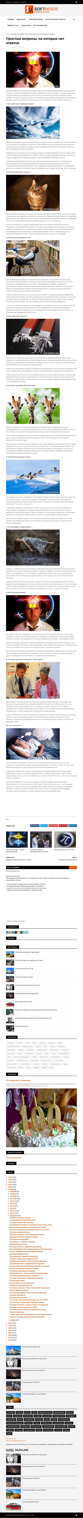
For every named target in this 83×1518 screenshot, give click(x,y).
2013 (10, 1333)
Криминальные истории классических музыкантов (33, 1018)
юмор (44, 1067)
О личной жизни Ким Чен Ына (22, 1222)
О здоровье (26, 25)
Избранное (20, 19)
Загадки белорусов (17, 1295)
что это (58, 1430)
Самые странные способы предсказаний (26, 1251)
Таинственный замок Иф (24, 969)
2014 (10, 1330)
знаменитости (42, 1050)
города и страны (13, 1046)
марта (12, 1213)
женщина (61, 1046)
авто (34, 1043)
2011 (10, 1338)
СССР (27, 1043)
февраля (13, 1215)
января (13, 1320)
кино (20, 1053)
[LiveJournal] (21, 932)
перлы (65, 1057)
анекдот (42, 1043)
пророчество (46, 1060)
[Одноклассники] (10, 932)
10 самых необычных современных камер (26, 1278)
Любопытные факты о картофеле (27, 952)
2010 (10, 1340)
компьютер (29, 1053)
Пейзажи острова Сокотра (20, 1218)
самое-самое (25, 1064)
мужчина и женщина (21, 1057)
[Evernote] (24, 932)
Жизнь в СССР (12, 25)
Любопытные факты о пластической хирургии (28, 1261)
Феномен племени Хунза (20, 1232)
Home (8, 34)
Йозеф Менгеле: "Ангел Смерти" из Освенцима (29, 1273)
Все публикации (40, 25)
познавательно (22, 1060)
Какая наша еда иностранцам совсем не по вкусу (29, 1266)
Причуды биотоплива (18, 1297)
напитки (28, 1423)
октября (13, 1196)
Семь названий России (23, 1002)
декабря (13, 1191)
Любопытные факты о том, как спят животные (28, 1293)
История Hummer (21, 1026)
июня (12, 1206)
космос (39, 1053)
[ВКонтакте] (7, 932)
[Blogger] (18, 932)
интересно (15, 34)
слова (71, 1426)
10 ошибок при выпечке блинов (22, 1271)
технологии (11, 1067)
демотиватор (27, 1046)
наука (22, 34)
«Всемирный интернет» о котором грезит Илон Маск (31, 1225)
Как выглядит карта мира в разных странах (27, 1302)
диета (53, 1046)
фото (28, 1067)
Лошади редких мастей (24, 977)
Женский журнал (36, 19)
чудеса (36, 1067)
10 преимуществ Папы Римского (22, 1220)
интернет (64, 1050)
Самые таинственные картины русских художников (30, 1314)
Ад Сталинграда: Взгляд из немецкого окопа (28, 1309)
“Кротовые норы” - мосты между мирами (15, 851)
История (10, 1043)
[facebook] (76, 2)
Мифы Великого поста (19, 1244)
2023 (10, 1177)
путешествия (12, 1064)
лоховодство (64, 1053)
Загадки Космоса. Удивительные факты (26, 1247)
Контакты (23, 2)
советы (44, 1064)
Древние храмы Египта (19, 1254)
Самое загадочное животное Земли (24, 1268)
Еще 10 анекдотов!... (14, 1158)
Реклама (16, 2)
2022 (10, 1179)
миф (9, 1057)
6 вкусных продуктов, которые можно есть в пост (30, 1230)
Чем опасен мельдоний (19, 1239)
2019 (10, 1187)
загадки (20, 1050)
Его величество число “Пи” (64, 850)
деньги (38, 1046)
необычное (44, 1057)
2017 (10, 1323)
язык (51, 1067)
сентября (14, 1199)
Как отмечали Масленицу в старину (24, 1276)
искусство (11, 1053)
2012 (10, 1335)
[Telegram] (27, 932)
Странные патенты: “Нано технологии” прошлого (30, 1288)
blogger (73, 867)
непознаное (55, 1057)
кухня (54, 1053)
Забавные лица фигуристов (21, 1285)
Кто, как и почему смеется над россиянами (27, 1317)
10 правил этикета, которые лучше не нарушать (29, 1305)
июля (12, 1203)
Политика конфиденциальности (16, 1440)
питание (10, 1060)
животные (11, 1050)
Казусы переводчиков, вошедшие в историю (28, 1227)
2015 (10, 1328)
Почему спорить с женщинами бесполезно (39, 851)
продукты (34, 1060)
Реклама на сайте (11, 1438)
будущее (52, 1043)
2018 (10, 1189)
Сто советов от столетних (18, 1080)
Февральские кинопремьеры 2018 (23, 1307)
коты (47, 1053)
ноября (13, 1194)
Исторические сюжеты (55, 19)
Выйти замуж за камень (19, 1290)
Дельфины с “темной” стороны (22, 1242)
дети (45, 1046)
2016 (10, 1325)
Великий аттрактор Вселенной (26, 993)
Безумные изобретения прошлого (27, 985)
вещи (60, 1043)
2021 (10, 1182)
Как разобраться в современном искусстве (27, 1264)
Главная (8, 2)
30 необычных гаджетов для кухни (24, 1256)
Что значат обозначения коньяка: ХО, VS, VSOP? (29, 1300)
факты (21, 1067)
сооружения (55, 1064)
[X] (16, 932)
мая (11, 1208)
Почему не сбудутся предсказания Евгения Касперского (36, 1010)
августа (13, 1201)
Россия (19, 1043)
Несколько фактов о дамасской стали (29, 960)
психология (58, 1060)
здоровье (30, 1050)
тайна (65, 1064)
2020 (10, 1184)
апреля (13, 1211)
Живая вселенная (17, 1312)
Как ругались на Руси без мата (22, 1283)
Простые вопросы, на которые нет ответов (27, 1235)
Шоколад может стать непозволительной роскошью (31, 1249)
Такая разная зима (17, 1280)
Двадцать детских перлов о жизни (24, 1237)
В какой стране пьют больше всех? (24, 1259)
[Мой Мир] (13, 932)
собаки (36, 1064)
